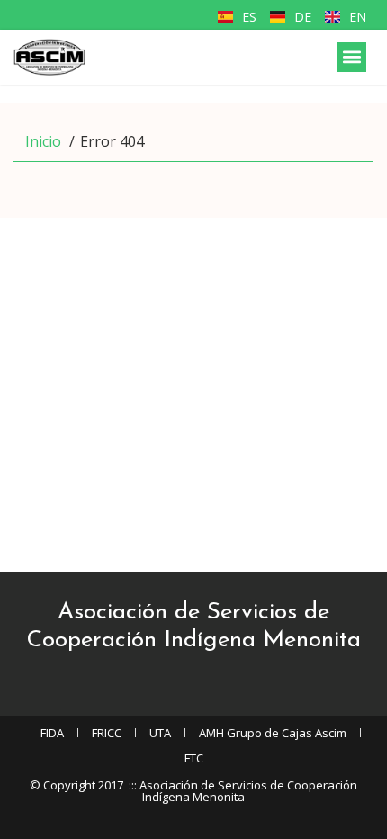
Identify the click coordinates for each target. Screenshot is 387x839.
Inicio (43, 141)
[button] (351, 57)
